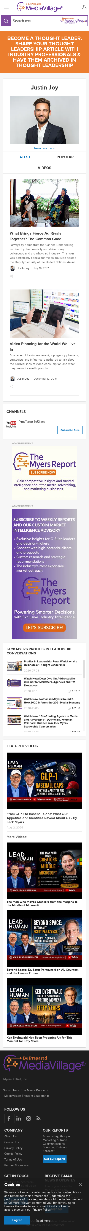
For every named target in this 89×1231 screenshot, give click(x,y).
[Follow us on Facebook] (8, 1118)
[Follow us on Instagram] (28, 1118)
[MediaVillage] (43, 7)
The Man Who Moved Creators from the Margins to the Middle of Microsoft (42, 903)
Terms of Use (13, 1159)
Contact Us (11, 1142)
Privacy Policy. (41, 1210)
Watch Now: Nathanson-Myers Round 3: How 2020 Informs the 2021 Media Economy (52, 700)
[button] (83, 7)
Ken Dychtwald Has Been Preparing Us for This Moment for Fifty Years (39, 1039)
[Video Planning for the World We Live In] (44, 314)
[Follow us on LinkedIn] (18, 1118)
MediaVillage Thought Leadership (26, 1096)
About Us (10, 1136)
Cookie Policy (13, 1154)
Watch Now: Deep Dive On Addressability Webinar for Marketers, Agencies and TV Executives (50, 682)
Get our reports (54, 1159)
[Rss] (38, 1118)
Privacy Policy (13, 1148)
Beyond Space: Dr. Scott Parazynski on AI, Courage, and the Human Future (43, 971)
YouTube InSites (32, 421)
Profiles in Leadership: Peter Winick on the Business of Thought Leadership (50, 663)
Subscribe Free (69, 430)
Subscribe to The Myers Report (24, 1090)
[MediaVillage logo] (44, 1064)
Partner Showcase (16, 1165)
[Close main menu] (80, 1185)
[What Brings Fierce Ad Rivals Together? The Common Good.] (44, 203)
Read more (43, 1221)
